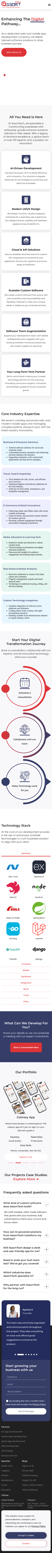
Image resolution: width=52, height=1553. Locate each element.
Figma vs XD (28, 1466)
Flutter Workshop (30, 1490)
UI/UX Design (7, 1451)
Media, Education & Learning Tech (22, 537)
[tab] (26, 854)
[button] (26, 1535)
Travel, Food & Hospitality (17, 474)
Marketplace (7, 1480)
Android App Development (14, 1436)
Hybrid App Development (13, 1441)
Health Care (7, 1466)
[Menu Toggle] (49, 4)
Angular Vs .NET (29, 1480)
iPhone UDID (27, 1471)
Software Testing (30, 1475)
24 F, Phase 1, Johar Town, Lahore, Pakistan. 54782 (38, 1505)
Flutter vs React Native (32, 1485)
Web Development (10, 1446)
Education (6, 1490)
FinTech (4, 1475)
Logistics (5, 1471)
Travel (4, 1485)
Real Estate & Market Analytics (20, 569)
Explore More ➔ (26, 1179)
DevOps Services (9, 1456)
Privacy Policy (38, 1526)
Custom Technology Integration (20, 600)
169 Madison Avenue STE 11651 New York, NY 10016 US (12, 1505)
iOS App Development (11, 1432)
